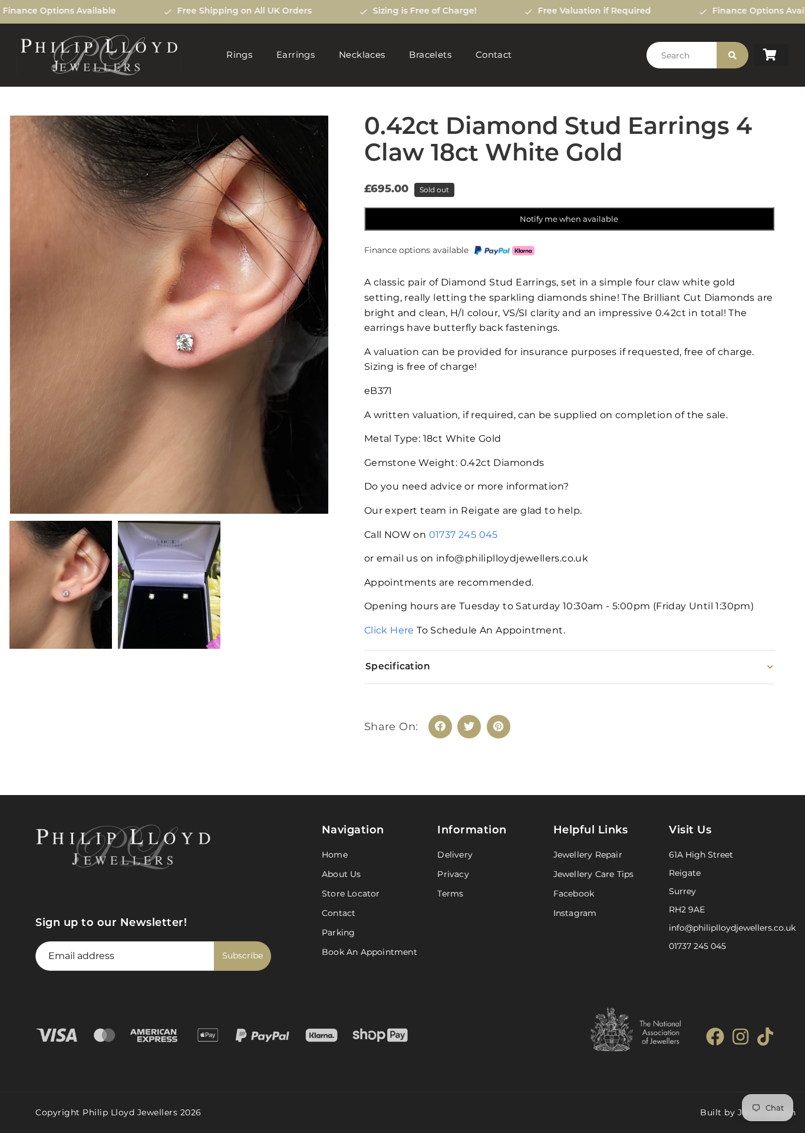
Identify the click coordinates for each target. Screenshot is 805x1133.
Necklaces (362, 54)
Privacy (453, 874)
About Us (341, 874)
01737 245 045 (463, 534)
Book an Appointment (369, 952)
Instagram (575, 913)
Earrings (295, 54)
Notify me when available (569, 219)
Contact (494, 54)
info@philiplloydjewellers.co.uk (732, 927)
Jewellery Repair (587, 854)
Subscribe (242, 955)
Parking (338, 932)
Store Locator (351, 893)
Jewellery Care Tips (593, 874)
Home (335, 854)
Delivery (455, 854)
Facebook (574, 893)
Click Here (390, 630)
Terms (450, 893)
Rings (239, 54)
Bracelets (430, 54)
